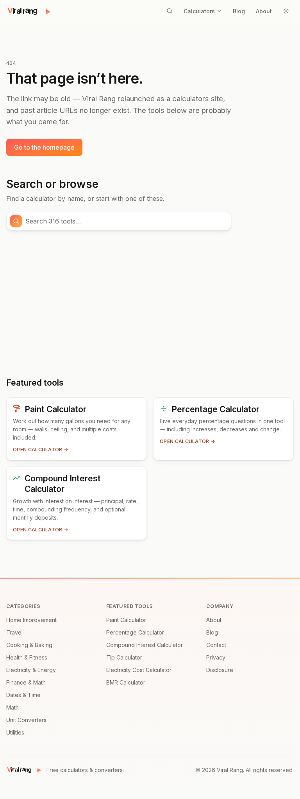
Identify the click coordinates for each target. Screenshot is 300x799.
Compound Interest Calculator (144, 645)
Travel (14, 632)
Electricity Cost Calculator (138, 670)
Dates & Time (23, 695)
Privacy (215, 657)
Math (12, 707)
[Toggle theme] (286, 11)
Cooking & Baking (29, 645)
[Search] (169, 11)
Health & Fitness (26, 657)
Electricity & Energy (31, 670)
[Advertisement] (150, 304)
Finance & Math (26, 682)
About (264, 11)
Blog (239, 11)
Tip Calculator (124, 657)
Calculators (199, 11)
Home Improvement (31, 620)
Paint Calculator (126, 620)
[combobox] (125, 221)
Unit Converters (26, 720)
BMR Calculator (125, 682)
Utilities (15, 732)
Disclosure (219, 670)
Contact (216, 645)
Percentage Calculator (135, 632)
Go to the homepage (44, 147)
